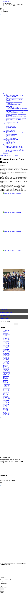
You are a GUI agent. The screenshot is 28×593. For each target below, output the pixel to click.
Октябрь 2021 (6, 401)
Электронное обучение (9, 131)
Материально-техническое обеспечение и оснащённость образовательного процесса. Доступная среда (17, 110)
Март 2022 (5, 396)
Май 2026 (5, 333)
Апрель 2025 (6, 349)
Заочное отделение (11, 127)
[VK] (14, 13)
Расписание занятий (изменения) (14, 132)
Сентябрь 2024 (6, 358)
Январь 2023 (6, 382)
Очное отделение (10, 126)
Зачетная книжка (10, 135)
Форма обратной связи (5, 472)
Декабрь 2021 (6, 398)
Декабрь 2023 (6, 369)
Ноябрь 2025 (6, 341)
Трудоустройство (10, 130)
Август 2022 (6, 389)
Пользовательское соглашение (6, 465)
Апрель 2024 (6, 364)
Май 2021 (5, 408)
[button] (14, 8)
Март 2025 (5, 350)
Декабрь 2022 (6, 384)
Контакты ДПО (10, 143)
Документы (9, 100)
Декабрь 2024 (6, 354)
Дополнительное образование (10, 139)
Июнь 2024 (6, 361)
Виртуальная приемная (9, 145)
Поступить (6, 123)
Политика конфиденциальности (6, 467)
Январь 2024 (6, 368)
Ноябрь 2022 (6, 385)
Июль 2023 (6, 374)
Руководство (9, 106)
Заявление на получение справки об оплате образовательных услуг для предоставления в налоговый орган (15, 149)
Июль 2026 (6, 330)
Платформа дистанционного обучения (16, 136)
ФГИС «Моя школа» (11, 138)
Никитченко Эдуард (12, 583)
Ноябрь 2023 (6, 370)
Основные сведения (11, 96)
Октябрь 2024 (6, 357)
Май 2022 (5, 393)
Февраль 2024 (6, 366)
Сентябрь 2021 (6, 402)
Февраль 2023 (6, 381)
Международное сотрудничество (14, 119)
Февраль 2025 (6, 351)
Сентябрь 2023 (6, 373)
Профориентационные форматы (14, 140)
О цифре (5, 94)
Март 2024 (5, 365)
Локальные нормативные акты (14, 102)
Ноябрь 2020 (6, 415)
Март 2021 (5, 410)
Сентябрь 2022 (6, 388)
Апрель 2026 (6, 334)
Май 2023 (5, 377)
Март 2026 (5, 335)
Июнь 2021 (6, 406)
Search (1, 9)
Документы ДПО (10, 142)
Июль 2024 (6, 359)
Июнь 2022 (6, 392)
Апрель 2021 (6, 409)
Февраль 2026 (6, 337)
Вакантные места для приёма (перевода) (16, 118)
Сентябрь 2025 (6, 343)
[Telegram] (17, 13)
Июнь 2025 (6, 346)
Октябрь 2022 (6, 386)
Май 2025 (5, 347)
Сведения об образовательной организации (14, 95)
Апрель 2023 (6, 378)
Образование (9, 103)
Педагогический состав (12, 107)
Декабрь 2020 (6, 413)
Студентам (5, 124)
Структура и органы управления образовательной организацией (14, 98)
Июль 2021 (6, 405)
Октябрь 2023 (6, 372)
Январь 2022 (6, 397)
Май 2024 (5, 362)
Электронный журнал (11, 134)
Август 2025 (6, 345)
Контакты (5, 153)
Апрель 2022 (6, 394)
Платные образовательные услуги (14, 112)
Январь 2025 (6, 353)
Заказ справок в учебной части (14, 146)
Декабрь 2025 (6, 339)
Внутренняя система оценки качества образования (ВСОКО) (15, 121)
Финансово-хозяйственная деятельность (16, 116)
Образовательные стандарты (13, 104)
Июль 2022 (6, 390)
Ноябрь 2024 (6, 355)
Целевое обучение (7, 151)
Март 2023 (5, 380)
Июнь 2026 (6, 331)
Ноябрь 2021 (6, 400)
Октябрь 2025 (6, 342)
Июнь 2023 (6, 376)
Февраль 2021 (6, 412)
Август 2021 (6, 404)
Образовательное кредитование (14, 128)
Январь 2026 (6, 338)
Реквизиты (2, 470)
